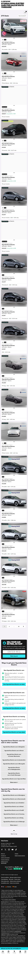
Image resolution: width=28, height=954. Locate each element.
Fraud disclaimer (4, 879)
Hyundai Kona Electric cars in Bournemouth (14, 799)
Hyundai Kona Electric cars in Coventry (14, 814)
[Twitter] (6, 850)
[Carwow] (5, 1)
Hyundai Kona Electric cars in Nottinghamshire (14, 768)
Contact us (3, 855)
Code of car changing (14, 883)
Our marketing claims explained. (9, 899)
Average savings (4, 901)
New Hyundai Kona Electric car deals (14, 684)
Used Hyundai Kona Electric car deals (14, 708)
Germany (9, 886)
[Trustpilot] (14, 869)
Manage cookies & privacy (15, 877)
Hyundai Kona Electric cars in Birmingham (14, 795)
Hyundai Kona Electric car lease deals (14, 732)
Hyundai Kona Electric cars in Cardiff (14, 810)
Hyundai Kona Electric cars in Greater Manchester (14, 755)
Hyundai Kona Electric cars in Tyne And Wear (14, 778)
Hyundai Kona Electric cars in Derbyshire (14, 746)
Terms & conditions (5, 877)
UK (3, 886)
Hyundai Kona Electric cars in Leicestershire (14, 760)
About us (3, 853)
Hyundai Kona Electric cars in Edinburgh (14, 821)
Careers (16, 853)
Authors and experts (5, 857)
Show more (13, 782)
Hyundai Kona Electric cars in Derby (14, 817)
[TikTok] (16, 850)
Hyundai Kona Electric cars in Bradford (14, 802)
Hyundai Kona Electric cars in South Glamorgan (14, 774)
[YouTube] (13, 850)
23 (18, 626)
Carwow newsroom (5, 859)
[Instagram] (9, 850)
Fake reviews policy (5, 881)
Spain (15, 886)
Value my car (14, 656)
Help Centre (4, 840)
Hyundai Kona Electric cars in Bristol (14, 806)
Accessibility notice (5, 883)
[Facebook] (2, 850)
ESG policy (11, 879)
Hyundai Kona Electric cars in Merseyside (14, 763)
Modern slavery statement (15, 881)
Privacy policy (17, 879)
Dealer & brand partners (20, 855)
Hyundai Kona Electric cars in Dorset (14, 750)
